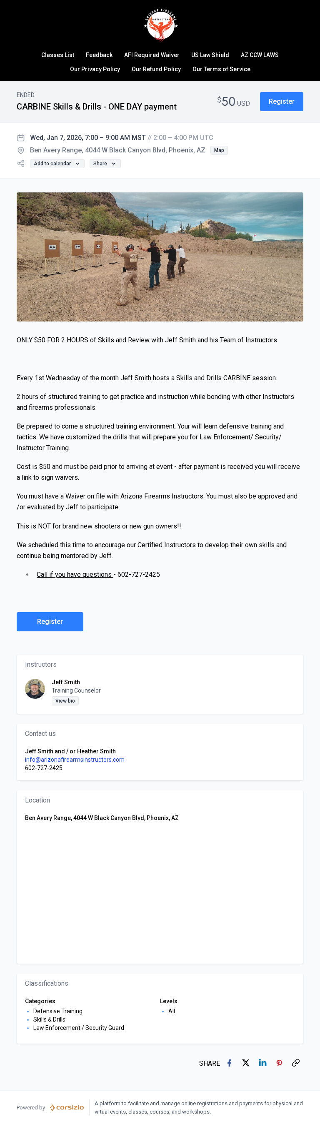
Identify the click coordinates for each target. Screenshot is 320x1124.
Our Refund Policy (156, 69)
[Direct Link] (296, 1063)
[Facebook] (230, 1063)
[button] (281, 101)
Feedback (99, 55)
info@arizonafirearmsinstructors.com (75, 759)
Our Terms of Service (221, 69)
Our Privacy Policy (95, 69)
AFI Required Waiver (152, 55)
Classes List (57, 55)
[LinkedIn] (263, 1063)
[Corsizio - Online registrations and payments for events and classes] (67, 1107)
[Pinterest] (280, 1063)
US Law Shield (210, 55)
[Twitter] (246, 1063)
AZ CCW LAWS (260, 55)
